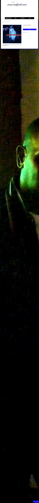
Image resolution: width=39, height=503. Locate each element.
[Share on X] (27, 32)
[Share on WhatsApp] (26, 32)
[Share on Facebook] (23, 32)
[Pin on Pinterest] (24, 32)
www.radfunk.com (16, 4)
